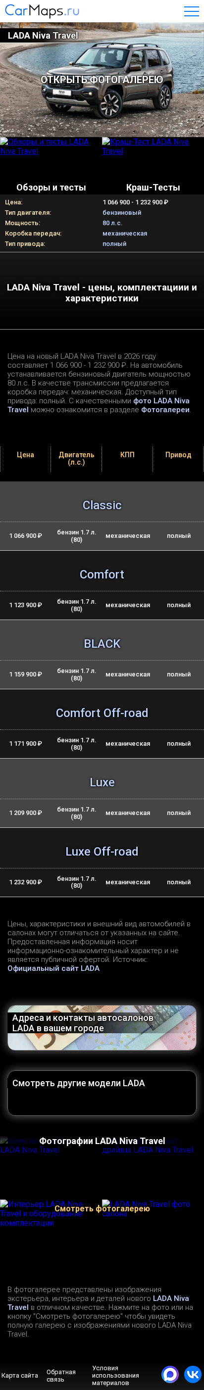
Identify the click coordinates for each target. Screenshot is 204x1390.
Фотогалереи (165, 409)
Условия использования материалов (115, 1375)
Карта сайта (19, 1375)
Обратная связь (61, 1375)
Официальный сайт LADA (53, 968)
